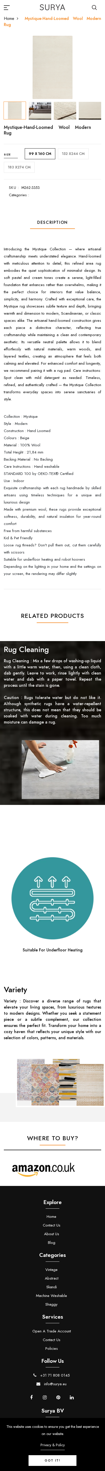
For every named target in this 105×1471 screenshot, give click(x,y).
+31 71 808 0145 (54, 1375)
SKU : (14, 187)
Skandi (51, 1287)
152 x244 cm (73, 153)
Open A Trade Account (51, 1331)
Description (52, 222)
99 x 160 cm (40, 153)
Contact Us (51, 1225)
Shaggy (51, 1304)
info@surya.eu (55, 1384)
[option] (52, 67)
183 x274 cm (19, 167)
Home (9, 18)
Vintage (51, 1269)
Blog (51, 1242)
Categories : (19, 195)
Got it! (52, 1460)
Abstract (51, 1278)
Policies (51, 1348)
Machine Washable (51, 1295)
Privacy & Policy (53, 1445)
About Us (51, 1234)
